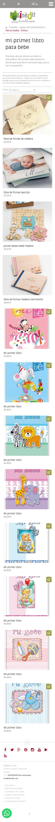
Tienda (13, 27)
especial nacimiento (30, 27)
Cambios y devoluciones (15, 795)
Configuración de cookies (15, 801)
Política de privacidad (13, 788)
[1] (49, 97)
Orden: (11, 89)
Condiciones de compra (14, 791)
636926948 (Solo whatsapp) (19, 775)
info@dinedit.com (11, 778)
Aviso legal (9, 785)
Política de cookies (12, 798)
